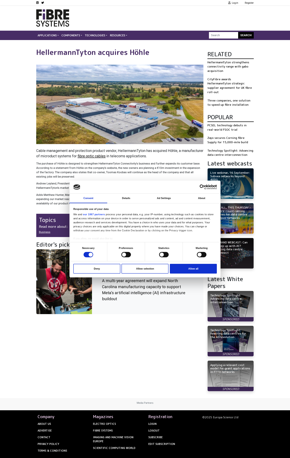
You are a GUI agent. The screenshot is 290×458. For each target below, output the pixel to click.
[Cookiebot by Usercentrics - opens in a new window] (202, 186)
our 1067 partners (94, 214)
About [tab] (201, 198)
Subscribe (155, 437)
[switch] (126, 254)
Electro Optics (104, 424)
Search (246, 35)
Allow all (193, 268)
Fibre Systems (103, 430)
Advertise (45, 430)
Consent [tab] (88, 198)
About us (44, 424)
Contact (44, 437)
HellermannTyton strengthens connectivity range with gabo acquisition (228, 66)
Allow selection (145, 268)
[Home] (52, 11)
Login (152, 424)
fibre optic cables (92, 156)
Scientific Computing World (114, 448)
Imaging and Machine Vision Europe (113, 439)
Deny (97, 268)
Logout (154, 430)
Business (44, 232)
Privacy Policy (48, 444)
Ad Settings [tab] (164, 198)
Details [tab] (126, 198)
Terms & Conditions (52, 450)
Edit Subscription (161, 444)
